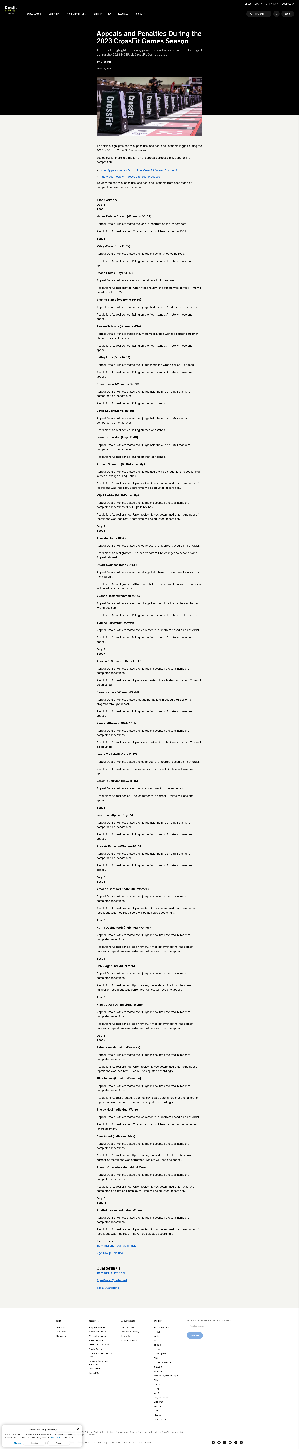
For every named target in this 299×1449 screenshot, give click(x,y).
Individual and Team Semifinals (116, 1245)
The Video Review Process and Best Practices (130, 176)
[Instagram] (224, 1443)
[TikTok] (241, 1443)
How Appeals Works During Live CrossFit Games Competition (140, 170)
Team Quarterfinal (108, 1287)
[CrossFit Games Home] (11, 10)
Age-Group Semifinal (110, 1253)
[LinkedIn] (235, 1443)
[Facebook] (213, 1443)
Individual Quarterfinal (111, 1272)
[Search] (276, 14)
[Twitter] (219, 1443)
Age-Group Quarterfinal (112, 1280)
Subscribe (195, 1335)
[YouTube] (230, 1443)
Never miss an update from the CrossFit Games (209, 1320)
